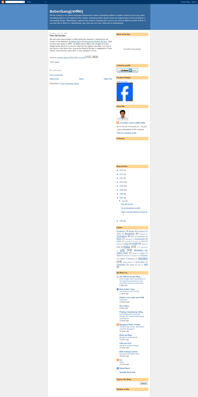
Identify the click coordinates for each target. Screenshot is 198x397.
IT (137, 247)
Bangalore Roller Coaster (129, 325)
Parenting (135, 255)
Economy (141, 236)
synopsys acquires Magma (129, 346)
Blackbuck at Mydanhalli (128, 337)
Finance (135, 241)
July (123, 201)
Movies (57, 62)
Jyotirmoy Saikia (122, 81)
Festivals (127, 241)
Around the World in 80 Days (96, 42)
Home (81, 79)
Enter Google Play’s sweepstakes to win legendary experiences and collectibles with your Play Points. (132, 281)
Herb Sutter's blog (127, 289)
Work (139, 264)
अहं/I (146, 264)
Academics (121, 231)
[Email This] (86, 56)
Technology (121, 265)
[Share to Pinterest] (96, 56)
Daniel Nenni (124, 368)
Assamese (141, 231)
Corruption (122, 236)
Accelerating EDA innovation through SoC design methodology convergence (131, 316)
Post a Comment (56, 75)
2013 (121, 174)
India (127, 246)
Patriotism (144, 255)
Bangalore (130, 233)
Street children (127, 262)
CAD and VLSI (125, 343)
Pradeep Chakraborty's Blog (131, 312)
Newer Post (54, 79)
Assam (131, 231)
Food (143, 241)
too (120, 360)
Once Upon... (124, 306)
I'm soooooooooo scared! (130, 208)
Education (129, 239)
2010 (121, 186)
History (143, 244)
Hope (121, 362)
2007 (121, 198)
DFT (132, 236)
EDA (119, 239)
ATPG (119, 234)
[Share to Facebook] (94, 56)
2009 (121, 190)
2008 (121, 194)
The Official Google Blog (129, 277)
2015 (121, 170)
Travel (131, 264)
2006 (121, 221)
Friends (119, 244)
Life (122, 249)
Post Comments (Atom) (70, 84)
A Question (123, 300)
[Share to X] (91, 56)
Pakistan (126, 255)
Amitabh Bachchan (127, 372)
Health (134, 243)
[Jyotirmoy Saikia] (125, 101)
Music (142, 253)
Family (119, 241)
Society (143, 258)
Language (144, 247)
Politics (122, 258)
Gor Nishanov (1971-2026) (129, 291)
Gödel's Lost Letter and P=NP (131, 298)
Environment (140, 239)
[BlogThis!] (89, 56)
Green (126, 244)
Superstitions (140, 262)
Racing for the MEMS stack (129, 354)
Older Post (108, 79)
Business (142, 234)
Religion (131, 258)
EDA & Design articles (128, 352)
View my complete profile (126, 133)
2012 (121, 178)
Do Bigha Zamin (75, 42)
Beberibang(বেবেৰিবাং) (66, 11)
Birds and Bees (125, 335)
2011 (121, 182)
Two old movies (127, 204)
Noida (119, 255)
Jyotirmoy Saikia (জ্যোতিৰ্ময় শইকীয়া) (132, 122)
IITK (118, 247)
